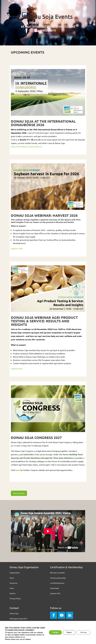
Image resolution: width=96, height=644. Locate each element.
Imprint (13, 593)
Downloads (54, 588)
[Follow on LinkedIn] (69, 615)
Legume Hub (55, 593)
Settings (83, 632)
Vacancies (14, 583)
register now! (17, 248)
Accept (55, 632)
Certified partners (57, 583)
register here (16, 368)
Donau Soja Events (48, 16)
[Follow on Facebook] (53, 615)
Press (12, 588)
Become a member (57, 572)
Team (12, 578)
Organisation (15, 572)
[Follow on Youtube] (61, 615)
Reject (69, 632)
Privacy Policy (15, 598)
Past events (19, 493)
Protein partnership (58, 578)
